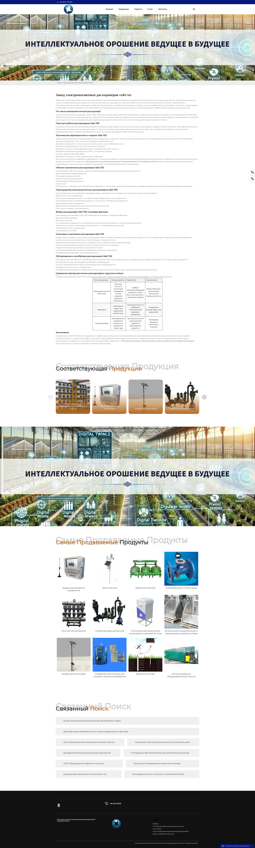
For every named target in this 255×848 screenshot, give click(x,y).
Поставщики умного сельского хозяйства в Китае (158, 774)
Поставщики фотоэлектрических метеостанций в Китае (160, 753)
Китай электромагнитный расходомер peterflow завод (92, 721)
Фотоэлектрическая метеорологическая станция (89, 742)
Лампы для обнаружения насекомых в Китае (156, 763)
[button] (204, 397)
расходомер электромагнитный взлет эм (84, 774)
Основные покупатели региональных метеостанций (162, 742)
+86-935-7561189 (65, 2)
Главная (59, 83)
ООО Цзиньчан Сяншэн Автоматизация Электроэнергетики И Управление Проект (121, 162)
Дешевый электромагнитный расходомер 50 (86, 753)
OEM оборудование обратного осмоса (83, 763)
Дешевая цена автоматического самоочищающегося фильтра (95, 731)
